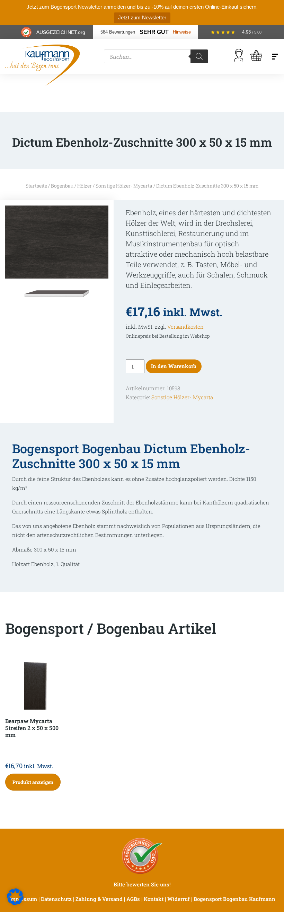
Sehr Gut (154, 32)
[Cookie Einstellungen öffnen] (15, 896)
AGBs (133, 898)
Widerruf (178, 898)
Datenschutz (56, 898)
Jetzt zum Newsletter (142, 17)
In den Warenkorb (173, 366)
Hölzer (84, 186)
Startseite (36, 186)
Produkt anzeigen (32, 782)
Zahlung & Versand (99, 898)
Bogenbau (62, 186)
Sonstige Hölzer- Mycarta (124, 186)
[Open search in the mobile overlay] (156, 56)
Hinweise (182, 32)
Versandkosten (185, 326)
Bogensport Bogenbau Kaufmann (234, 898)
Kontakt (153, 898)
